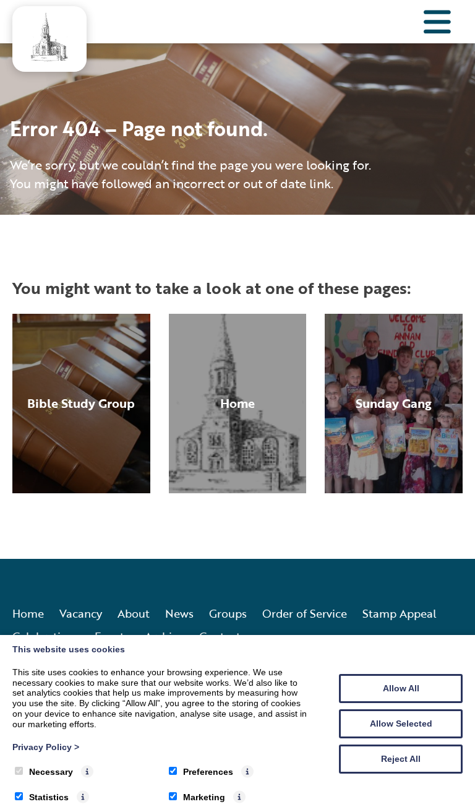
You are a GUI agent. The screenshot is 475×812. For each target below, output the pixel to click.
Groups (228, 613)
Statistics (49, 797)
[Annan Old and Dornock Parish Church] (49, 58)
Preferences (208, 772)
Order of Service (304, 613)
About (134, 613)
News (179, 613)
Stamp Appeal (399, 613)
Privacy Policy (45, 747)
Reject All (401, 759)
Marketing (204, 797)
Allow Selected (401, 723)
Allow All (401, 688)
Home (28, 613)
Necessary (51, 772)
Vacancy (80, 613)
